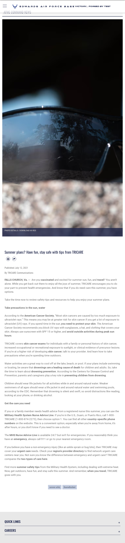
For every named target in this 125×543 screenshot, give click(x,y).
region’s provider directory (68, 451)
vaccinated (47, 279)
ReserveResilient (69, 487)
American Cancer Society (39, 315)
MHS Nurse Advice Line (23, 435)
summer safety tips (28, 467)
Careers (10, 530)
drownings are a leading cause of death (57, 367)
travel (100, 279)
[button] (5, 6)
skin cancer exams (35, 343)
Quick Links (12, 521)
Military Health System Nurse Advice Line (29, 415)
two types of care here (34, 458)
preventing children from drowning (85, 375)
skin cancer (55, 351)
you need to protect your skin (78, 323)
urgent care (24, 451)
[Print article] (8, 259)
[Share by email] (14, 259)
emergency (20, 439)
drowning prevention (43, 371)
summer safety (54, 487)
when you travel (96, 470)
